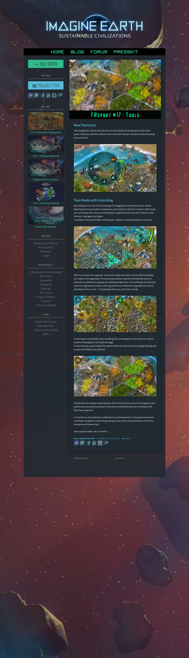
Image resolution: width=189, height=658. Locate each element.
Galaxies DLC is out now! (46, 179)
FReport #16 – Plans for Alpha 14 (89, 460)
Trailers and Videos (46, 243)
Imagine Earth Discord (76, 443)
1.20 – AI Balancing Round (45, 155)
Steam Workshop (46, 321)
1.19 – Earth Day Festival (46, 203)
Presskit (126, 51)
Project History (46, 296)
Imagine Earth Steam (106, 443)
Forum (98, 51)
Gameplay (45, 280)
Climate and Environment (46, 272)
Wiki (46, 334)
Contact (46, 301)
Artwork (45, 251)
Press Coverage (46, 305)
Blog (77, 51)
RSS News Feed (100, 443)
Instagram (54, 95)
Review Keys (46, 325)
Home (57, 51)
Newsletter (48, 85)
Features (45, 284)
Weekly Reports (87, 438)
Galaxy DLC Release (45, 226)
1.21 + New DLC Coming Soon (45, 132)
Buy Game (48, 63)
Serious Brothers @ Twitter (82, 443)
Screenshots (46, 247)
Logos (46, 255)
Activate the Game (46, 330)
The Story (46, 276)
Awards (46, 288)
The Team (46, 292)
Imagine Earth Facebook (88, 443)
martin (127, 438)
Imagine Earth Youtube (94, 443)
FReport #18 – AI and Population (130, 460)
